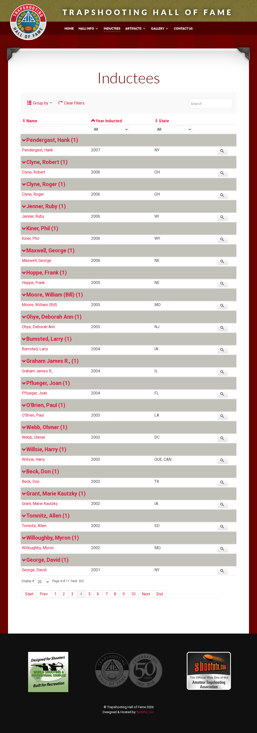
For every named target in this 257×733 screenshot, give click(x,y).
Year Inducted (109, 121)
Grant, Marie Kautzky (40, 503)
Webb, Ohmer (33, 437)
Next (146, 594)
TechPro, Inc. (145, 712)
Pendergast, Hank (37, 150)
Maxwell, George (36, 260)
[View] (222, 151)
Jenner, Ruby (33, 216)
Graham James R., (37, 371)
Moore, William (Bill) (39, 304)
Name (31, 121)
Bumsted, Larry (35, 349)
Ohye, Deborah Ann (38, 326)
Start (29, 594)
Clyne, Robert (33, 172)
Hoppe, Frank (33, 282)
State (164, 121)
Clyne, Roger (33, 194)
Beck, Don (30, 481)
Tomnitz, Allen (34, 525)
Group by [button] (40, 103)
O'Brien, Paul (33, 415)
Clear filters (74, 103)
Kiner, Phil (30, 238)
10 (133, 594)
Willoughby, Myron (38, 547)
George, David (34, 570)
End (159, 594)
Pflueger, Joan (34, 393)
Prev (44, 594)
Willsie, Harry (33, 459)
